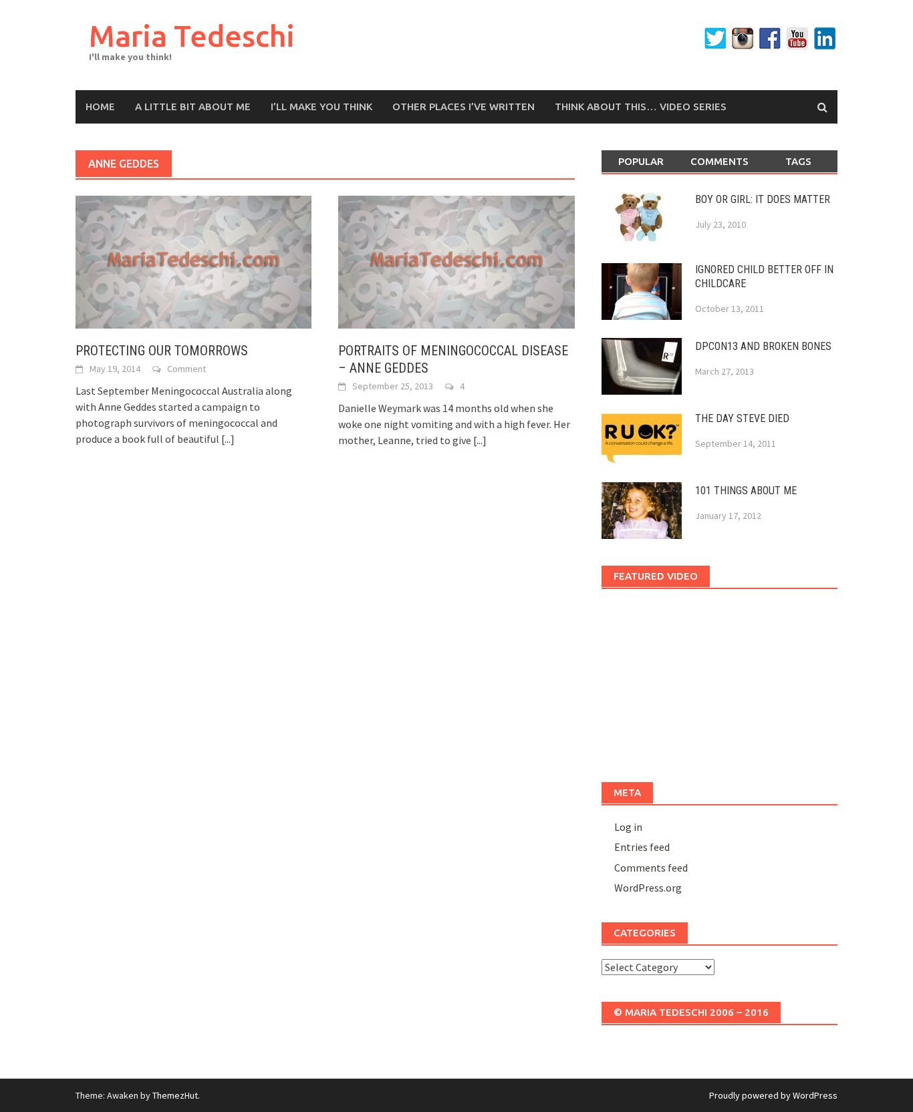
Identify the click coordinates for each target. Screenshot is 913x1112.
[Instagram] (742, 38)
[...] (228, 438)
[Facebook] (770, 38)
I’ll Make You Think (321, 106)
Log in (628, 826)
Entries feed (642, 847)
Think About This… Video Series (641, 106)
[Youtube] (797, 38)
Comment (186, 369)
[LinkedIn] (824, 38)
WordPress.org (648, 887)
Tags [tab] (798, 161)
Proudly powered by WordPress (773, 1095)
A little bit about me (193, 106)
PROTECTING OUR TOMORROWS (162, 351)
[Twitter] (715, 38)
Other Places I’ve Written (463, 106)
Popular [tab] (641, 161)
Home (100, 106)
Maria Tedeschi (192, 35)
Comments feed (651, 867)
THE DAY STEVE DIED (742, 418)
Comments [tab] (719, 161)
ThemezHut (175, 1095)
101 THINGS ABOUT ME (746, 490)
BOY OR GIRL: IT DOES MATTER (762, 199)
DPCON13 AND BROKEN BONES (763, 346)
